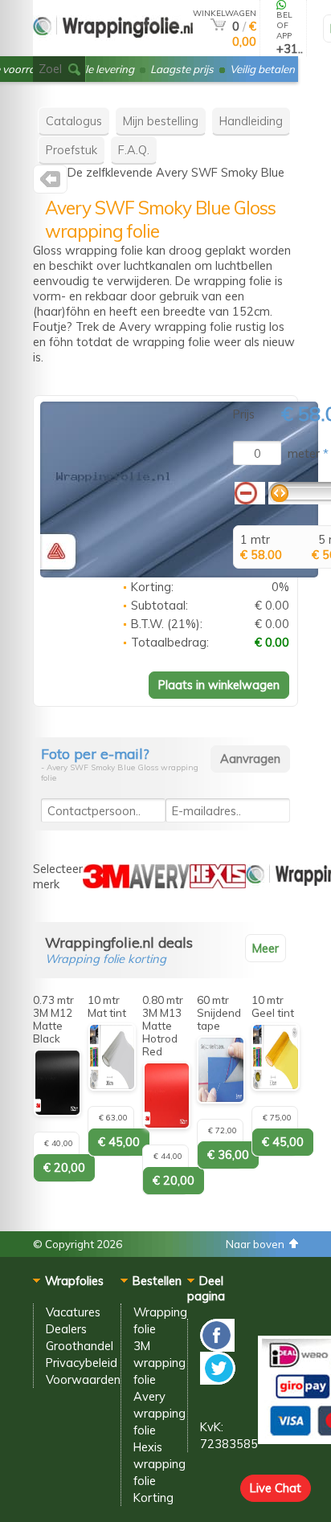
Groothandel (79, 1345)
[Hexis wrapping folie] (218, 884)
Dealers (66, 1328)
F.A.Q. (133, 149)
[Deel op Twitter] (217, 1380)
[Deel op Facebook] (217, 1347)
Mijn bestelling (160, 121)
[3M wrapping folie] (106, 884)
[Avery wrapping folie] (50, 182)
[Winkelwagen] (218, 26)
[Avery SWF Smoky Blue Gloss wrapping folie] (179, 573)
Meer (265, 948)
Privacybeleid (81, 1362)
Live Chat (275, 1487)
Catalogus (74, 121)
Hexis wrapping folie (159, 1463)
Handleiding (251, 121)
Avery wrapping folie (159, 1413)
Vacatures (73, 1312)
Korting (153, 1497)
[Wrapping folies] (113, 49)
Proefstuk (71, 149)
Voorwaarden (83, 1379)
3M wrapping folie (159, 1362)
